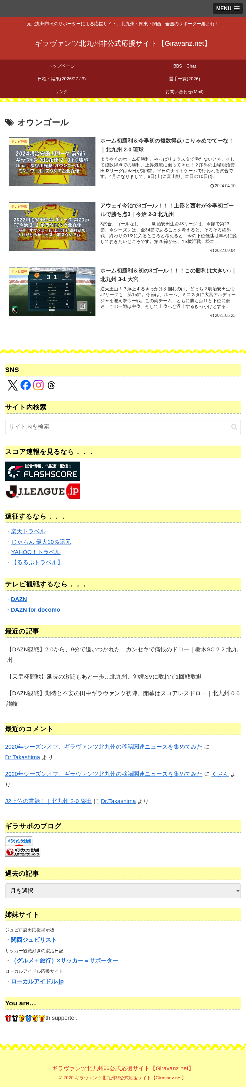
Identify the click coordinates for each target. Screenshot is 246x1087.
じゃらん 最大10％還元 (41, 542)
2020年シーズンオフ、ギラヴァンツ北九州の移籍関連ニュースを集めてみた (103, 747)
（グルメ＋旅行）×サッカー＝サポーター (64, 960)
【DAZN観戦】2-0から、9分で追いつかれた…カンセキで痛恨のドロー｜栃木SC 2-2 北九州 (122, 654)
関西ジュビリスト (34, 940)
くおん (220, 774)
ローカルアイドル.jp (37, 981)
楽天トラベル (28, 531)
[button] (234, 427)
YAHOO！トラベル (36, 552)
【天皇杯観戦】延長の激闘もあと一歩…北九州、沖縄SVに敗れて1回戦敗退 (104, 676)
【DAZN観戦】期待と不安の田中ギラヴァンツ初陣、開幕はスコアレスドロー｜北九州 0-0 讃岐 (123, 698)
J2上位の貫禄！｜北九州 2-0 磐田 (48, 801)
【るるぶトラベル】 (37, 562)
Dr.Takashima (22, 757)
